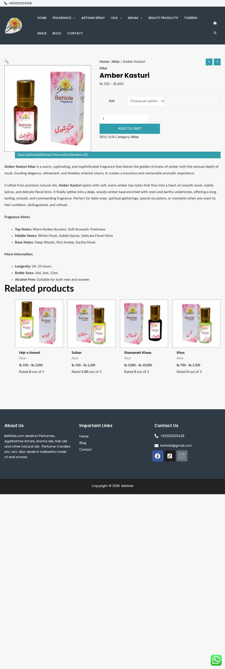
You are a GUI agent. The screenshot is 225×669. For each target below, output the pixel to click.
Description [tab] (26, 155)
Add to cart (129, 128)
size (112, 101)
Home (104, 61)
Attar (116, 61)
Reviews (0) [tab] (78, 155)
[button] (73, 18)
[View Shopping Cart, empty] (214, 23)
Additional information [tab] (52, 155)
